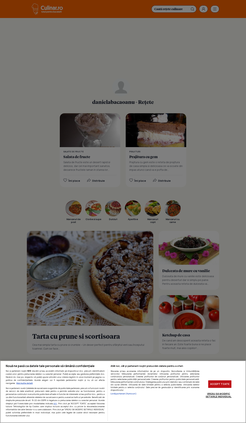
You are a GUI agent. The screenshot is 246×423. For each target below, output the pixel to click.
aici (55, 403)
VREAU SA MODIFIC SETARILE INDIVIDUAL (218, 395)
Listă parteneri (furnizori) (124, 393)
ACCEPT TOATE (220, 384)
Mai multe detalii (24, 383)
